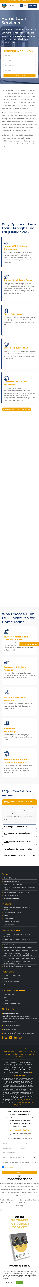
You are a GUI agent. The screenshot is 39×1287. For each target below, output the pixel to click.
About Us (24, 1049)
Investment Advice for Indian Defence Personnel (17, 935)
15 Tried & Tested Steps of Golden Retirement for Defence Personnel (19, 962)
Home (15, 1049)
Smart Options (9, 944)
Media (6, 979)
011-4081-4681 (8, 1025)
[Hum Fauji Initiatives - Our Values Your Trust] (8, 6)
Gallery (6, 997)
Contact (21, 1057)
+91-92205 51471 (9, 1033)
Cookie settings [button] (8, 1282)
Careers (6, 1000)
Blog (5, 985)
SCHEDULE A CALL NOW (18, 51)
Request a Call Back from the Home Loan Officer (16, 409)
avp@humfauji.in (10, 1029)
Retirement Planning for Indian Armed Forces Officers (19, 888)
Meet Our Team (9, 994)
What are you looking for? (19, 1130)
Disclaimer (29, 1102)
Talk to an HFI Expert (29, 644)
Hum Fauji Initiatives (23, 1100)
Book (33, 1051)
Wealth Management (11, 881)
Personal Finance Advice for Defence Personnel (20, 950)
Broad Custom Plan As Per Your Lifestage (18, 947)
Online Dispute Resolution (12, 1003)
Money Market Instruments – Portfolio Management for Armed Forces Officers (18, 954)
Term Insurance (9, 925)
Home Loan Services (11, 898)
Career (31, 1054)
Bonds (6, 916)
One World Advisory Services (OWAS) (17, 892)
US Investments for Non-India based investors (20, 958)
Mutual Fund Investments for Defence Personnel (17, 908)
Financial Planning (10, 878)
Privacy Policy (20, 1102)
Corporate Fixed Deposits (12, 913)
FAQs (8, 1054)
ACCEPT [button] (19, 1282)
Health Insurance (9, 919)
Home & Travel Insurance (12, 922)
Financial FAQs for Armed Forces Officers (18, 966)
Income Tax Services (11, 895)
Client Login (32, 6)
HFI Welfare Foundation (12, 976)
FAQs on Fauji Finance (11, 982)
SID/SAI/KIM (18, 1105)
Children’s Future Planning (13, 884)
